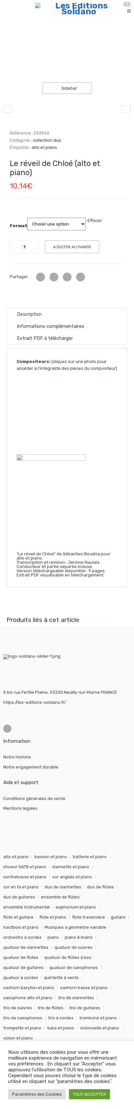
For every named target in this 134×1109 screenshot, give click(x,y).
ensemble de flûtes (60, 897)
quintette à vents (61, 977)
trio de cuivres (17, 1007)
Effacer (94, 220)
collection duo (71, 37)
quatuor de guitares (23, 967)
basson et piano (50, 856)
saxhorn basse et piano (84, 987)
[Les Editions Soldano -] (78, 9)
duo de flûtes (100, 886)
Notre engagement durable (30, 767)
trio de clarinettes (76, 997)
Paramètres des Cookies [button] (37, 1094)
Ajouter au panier (72, 247)
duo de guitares (19, 897)
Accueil (10, 37)
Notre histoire (17, 756)
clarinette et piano (70, 866)
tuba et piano (60, 1027)
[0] (129, 10)
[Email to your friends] (67, 277)
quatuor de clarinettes (25, 947)
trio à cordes (61, 1017)
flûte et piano (52, 917)
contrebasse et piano (25, 876)
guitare (118, 917)
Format (18, 226)
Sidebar (68, 88)
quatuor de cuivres (73, 947)
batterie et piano (90, 856)
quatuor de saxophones (73, 967)
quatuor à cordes (20, 977)
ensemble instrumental (26, 907)
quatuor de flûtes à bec (67, 957)
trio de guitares (84, 1007)
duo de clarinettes (63, 886)
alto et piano (44, 147)
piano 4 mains (79, 937)
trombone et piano (98, 1017)
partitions (37, 37)
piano (53, 937)
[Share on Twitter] (40, 277)
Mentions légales (20, 808)
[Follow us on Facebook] (7, 729)
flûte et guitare (18, 917)
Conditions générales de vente (34, 798)
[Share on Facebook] (53, 277)
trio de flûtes (50, 1007)
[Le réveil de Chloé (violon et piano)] (7, 109)
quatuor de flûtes (20, 957)
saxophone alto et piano (27, 997)
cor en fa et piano (21, 886)
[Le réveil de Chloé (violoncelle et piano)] (126, 109)
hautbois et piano (21, 927)
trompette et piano (22, 1027)
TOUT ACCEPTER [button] (89, 1094)
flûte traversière (88, 917)
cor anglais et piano (72, 876)
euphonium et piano (76, 907)
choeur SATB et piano (24, 866)
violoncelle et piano (99, 1027)
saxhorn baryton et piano (28, 987)
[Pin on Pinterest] (80, 277)
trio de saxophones (22, 1017)
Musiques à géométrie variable (75, 927)
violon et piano (18, 1038)
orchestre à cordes (22, 937)
